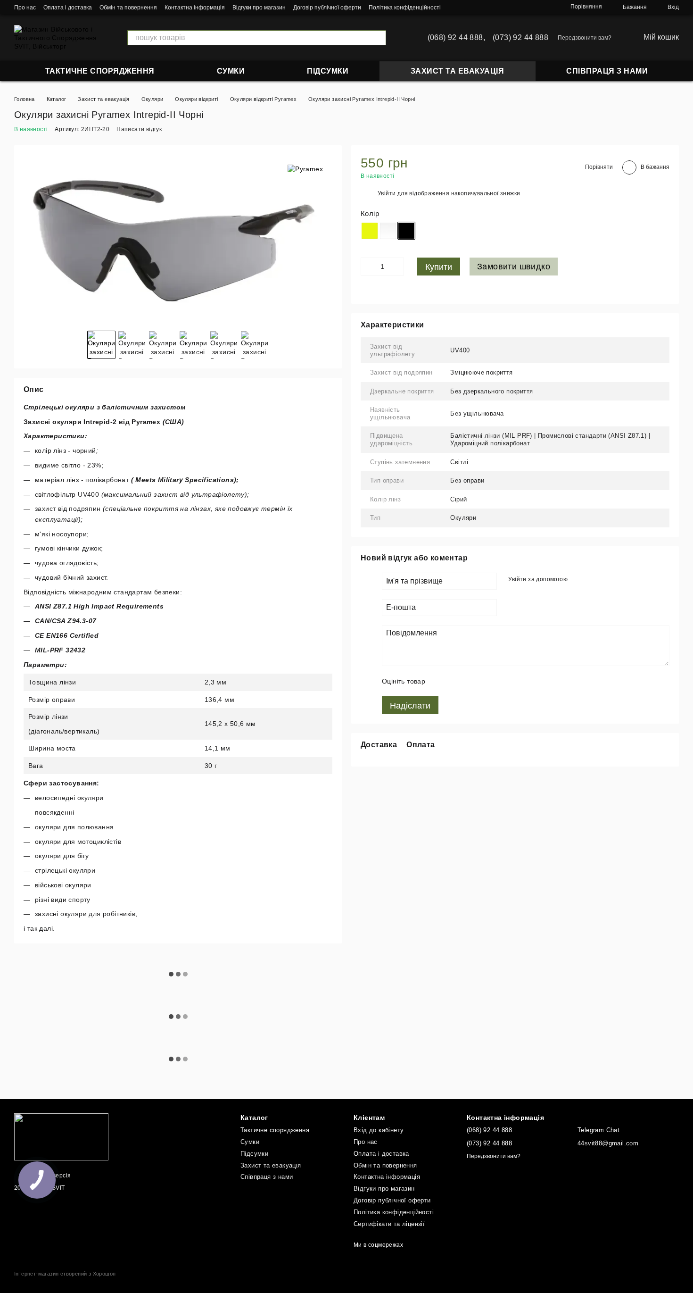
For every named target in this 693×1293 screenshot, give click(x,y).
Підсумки (327, 71)
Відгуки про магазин (259, 7)
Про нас (25, 7)
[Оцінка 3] (471, 681)
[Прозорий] (388, 231)
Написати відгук (139, 129)
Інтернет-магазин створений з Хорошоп (65, 1273)
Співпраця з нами (607, 71)
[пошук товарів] (378, 37)
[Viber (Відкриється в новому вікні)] (544, 7)
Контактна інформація (195, 7)
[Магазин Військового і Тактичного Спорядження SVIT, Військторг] (61, 1136)
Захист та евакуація (457, 71)
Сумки (231, 71)
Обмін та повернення (128, 7)
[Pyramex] (305, 168)
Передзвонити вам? (584, 37)
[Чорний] (406, 231)
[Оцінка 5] (501, 681)
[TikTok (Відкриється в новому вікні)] (499, 7)
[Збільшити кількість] (397, 266)
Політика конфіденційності (405, 7)
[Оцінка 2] (456, 681)
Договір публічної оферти (327, 7)
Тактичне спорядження (100, 71)
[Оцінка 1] (441, 681)
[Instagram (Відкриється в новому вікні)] (487, 7)
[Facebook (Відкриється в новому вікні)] (510, 7)
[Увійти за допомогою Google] (578, 579)
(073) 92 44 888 (520, 38)
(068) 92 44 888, (456, 38)
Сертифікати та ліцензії (389, 1223)
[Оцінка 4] (486, 681)
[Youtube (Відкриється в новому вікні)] (521, 7)
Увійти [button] (387, 193)
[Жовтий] (370, 231)
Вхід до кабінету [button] (379, 1130)
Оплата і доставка (67, 7)
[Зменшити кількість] (367, 266)
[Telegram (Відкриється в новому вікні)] (532, 7)
